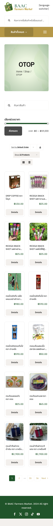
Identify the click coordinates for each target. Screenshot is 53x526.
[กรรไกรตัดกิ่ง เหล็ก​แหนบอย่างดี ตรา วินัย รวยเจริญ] (14, 274)
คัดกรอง (13, 130)
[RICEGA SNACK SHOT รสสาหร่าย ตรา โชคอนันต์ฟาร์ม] (14, 224)
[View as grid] (23, 162)
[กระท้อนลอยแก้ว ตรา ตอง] (14, 374)
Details (14, 212)
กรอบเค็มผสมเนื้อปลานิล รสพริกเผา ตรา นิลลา (37, 349)
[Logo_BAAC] (18, 2)
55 (30, 478)
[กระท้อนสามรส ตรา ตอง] (38, 374)
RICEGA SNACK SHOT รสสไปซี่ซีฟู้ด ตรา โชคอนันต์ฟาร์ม (38, 249)
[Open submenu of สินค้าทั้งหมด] (25, 32)
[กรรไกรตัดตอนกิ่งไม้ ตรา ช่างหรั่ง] (14, 324)
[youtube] (38, 514)
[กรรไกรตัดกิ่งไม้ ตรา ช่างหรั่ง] (38, 274)
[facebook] (14, 514)
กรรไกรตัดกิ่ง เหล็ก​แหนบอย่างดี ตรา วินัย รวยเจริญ (14, 299)
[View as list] (29, 162)
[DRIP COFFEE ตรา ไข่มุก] (14, 174)
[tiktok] (32, 514)
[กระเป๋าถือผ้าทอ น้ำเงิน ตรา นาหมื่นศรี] (14, 424)
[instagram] (26, 514)
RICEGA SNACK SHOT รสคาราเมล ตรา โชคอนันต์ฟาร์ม (38, 198)
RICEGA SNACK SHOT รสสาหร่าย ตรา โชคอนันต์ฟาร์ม (14, 249)
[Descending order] (40, 147)
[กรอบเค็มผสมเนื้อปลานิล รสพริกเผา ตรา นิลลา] (38, 324)
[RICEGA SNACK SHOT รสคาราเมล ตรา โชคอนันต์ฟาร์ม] (38, 174)
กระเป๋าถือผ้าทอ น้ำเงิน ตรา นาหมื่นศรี (14, 449)
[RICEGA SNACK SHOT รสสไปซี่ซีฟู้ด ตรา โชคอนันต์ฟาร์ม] (38, 224)
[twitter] (20, 514)
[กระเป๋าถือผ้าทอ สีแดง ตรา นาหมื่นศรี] (38, 424)
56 (37, 478)
